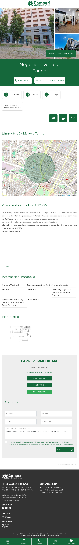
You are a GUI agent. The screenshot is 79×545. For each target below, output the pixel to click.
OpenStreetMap (66, 195)
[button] (6, 266)
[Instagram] (10, 508)
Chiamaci (24, 80)
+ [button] (4, 190)
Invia (59, 450)
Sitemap (23, 535)
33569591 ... (40, 385)
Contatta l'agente (51, 80)
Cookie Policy (31, 535)
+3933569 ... (40, 392)
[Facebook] (3, 508)
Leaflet (55, 195)
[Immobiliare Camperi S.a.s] (40, 3)
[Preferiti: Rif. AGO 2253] (72, 118)
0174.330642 (56, 487)
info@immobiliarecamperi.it (39, 372)
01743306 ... (40, 378)
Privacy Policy (41, 535)
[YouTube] (6, 508)
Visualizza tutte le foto (61, 53)
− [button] (4, 193)
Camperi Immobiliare (39, 361)
